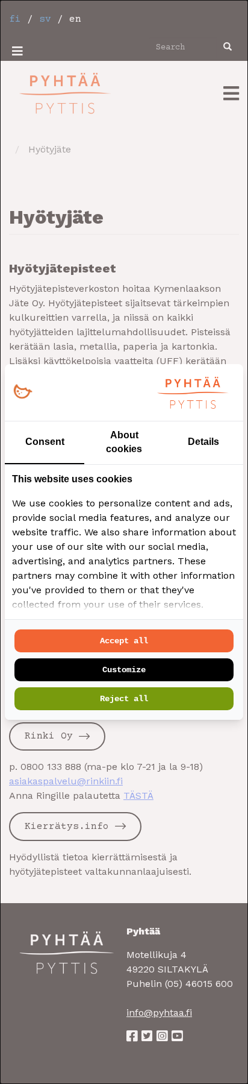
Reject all (124, 699)
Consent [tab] (44, 441)
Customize (124, 670)
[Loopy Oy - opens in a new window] (22, 392)
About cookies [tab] (124, 442)
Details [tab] (203, 441)
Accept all (124, 641)
